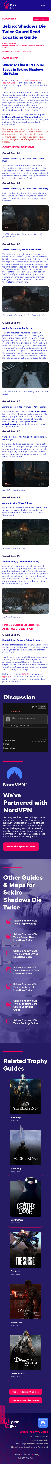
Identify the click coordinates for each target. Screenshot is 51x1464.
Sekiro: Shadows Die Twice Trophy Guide (22, 81)
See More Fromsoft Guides (25, 1391)
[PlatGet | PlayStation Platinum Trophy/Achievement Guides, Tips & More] (10, 5)
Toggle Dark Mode (40, 19)
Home (4, 43)
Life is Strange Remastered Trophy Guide (31, 1443)
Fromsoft (17, 51)
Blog (36, 1454)
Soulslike (27, 51)
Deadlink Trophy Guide (39, 1440)
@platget (7, 676)
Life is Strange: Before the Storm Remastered (29, 1447)
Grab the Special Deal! (21, 846)
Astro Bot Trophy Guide (38, 1436)
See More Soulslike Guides (25, 1400)
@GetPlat (26, 673)
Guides (12, 43)
